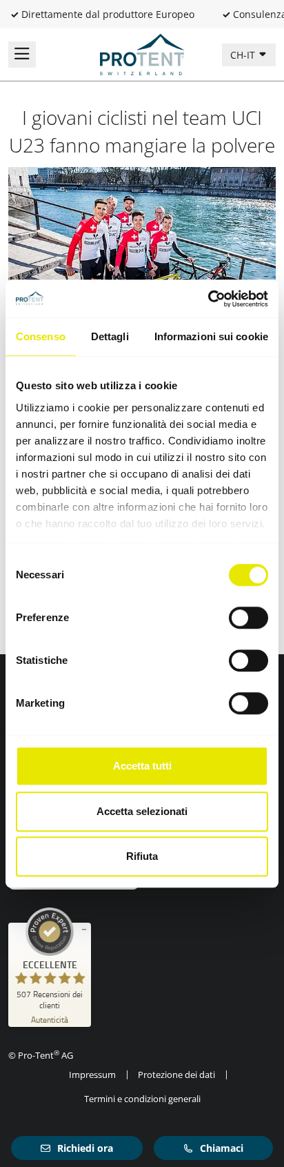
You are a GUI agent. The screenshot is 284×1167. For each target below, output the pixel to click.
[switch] (248, 618)
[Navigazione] (22, 54)
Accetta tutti (142, 766)
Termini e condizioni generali (142, 1098)
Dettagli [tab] (110, 336)
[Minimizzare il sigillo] (84, 929)
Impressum (92, 1074)
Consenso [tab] (40, 336)
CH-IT (244, 54)
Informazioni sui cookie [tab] (211, 336)
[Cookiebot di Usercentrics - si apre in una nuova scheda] (208, 299)
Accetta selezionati (142, 811)
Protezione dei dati (176, 1074)
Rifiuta (142, 856)
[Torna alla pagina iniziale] (142, 53)
